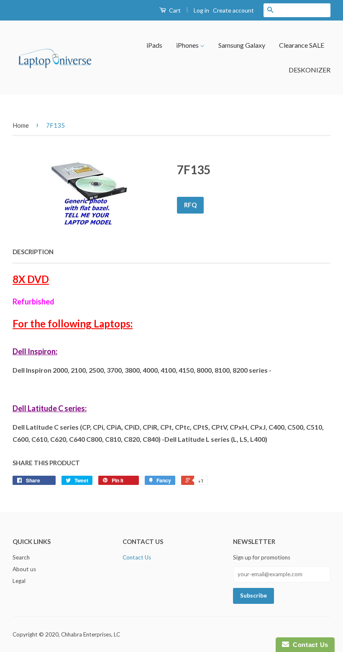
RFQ (190, 205)
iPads (154, 45)
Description (33, 251)
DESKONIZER (309, 70)
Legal (19, 580)
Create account (233, 10)
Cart (174, 10)
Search (21, 557)
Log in (201, 10)
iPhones (188, 45)
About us (24, 569)
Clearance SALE (301, 45)
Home (21, 125)
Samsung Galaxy (241, 45)
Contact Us (137, 557)
